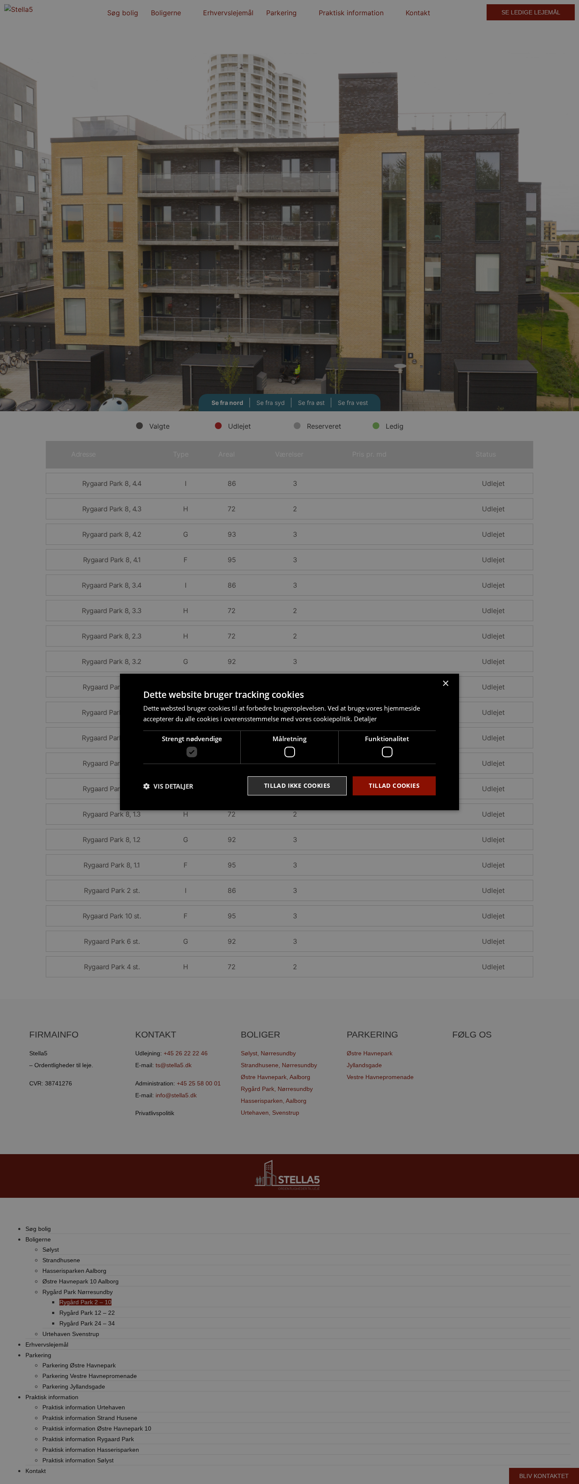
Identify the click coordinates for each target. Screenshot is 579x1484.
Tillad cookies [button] (394, 785)
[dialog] (289, 742)
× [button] (445, 684)
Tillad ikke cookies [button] (297, 785)
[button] (168, 786)
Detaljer (365, 718)
